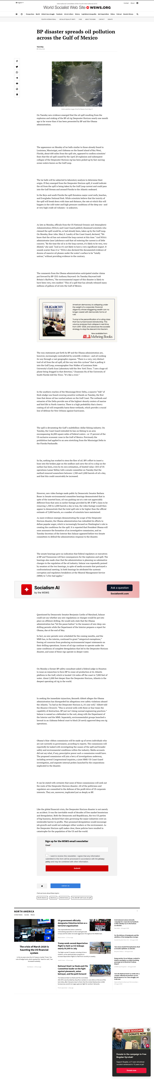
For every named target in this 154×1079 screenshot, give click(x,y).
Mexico (33, 915)
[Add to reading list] (17, 94)
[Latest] (21, 15)
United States (64, 897)
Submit (77, 868)
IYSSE (80, 19)
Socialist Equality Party (67, 19)
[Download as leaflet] (17, 89)
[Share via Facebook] (17, 61)
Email (48, 845)
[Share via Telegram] (17, 78)
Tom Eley (40, 47)
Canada (26, 915)
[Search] (137, 15)
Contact (126, 3)
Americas (53, 897)
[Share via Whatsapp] (17, 72)
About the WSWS (90, 19)
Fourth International (48, 19)
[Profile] (137, 3)
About (133, 3)
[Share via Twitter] (17, 66)
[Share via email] (17, 83)
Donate (110, 19)
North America (42, 897)
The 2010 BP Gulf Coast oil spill (81, 897)
